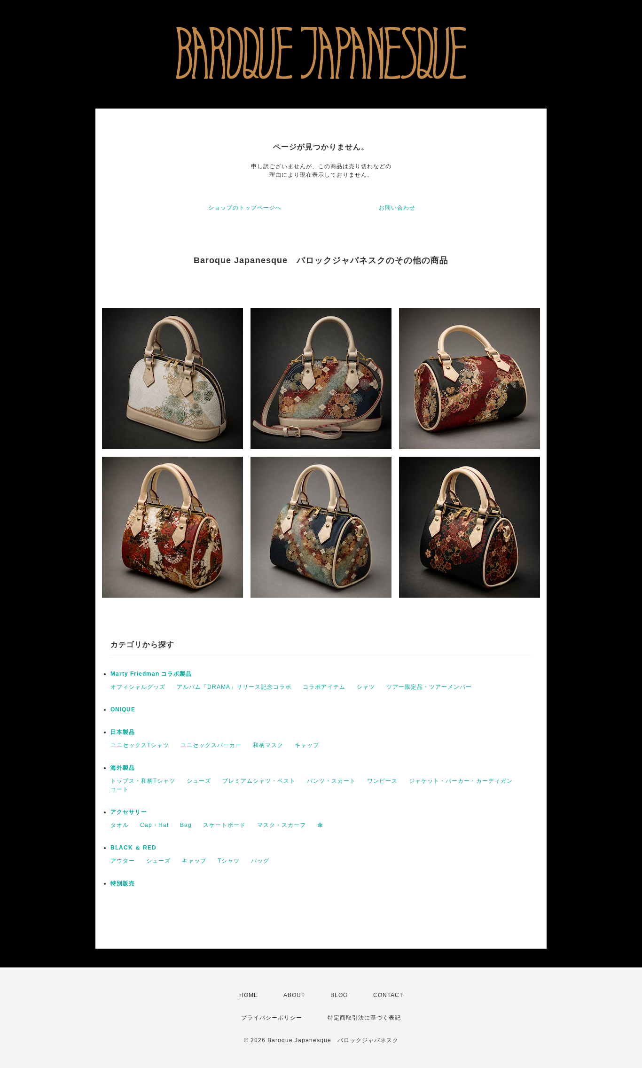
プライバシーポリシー (271, 1017)
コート (119, 789)
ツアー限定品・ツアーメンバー (429, 687)
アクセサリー (128, 812)
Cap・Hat (154, 825)
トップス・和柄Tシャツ (142, 781)
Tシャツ (229, 861)
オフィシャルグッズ (137, 687)
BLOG (339, 995)
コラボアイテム (324, 687)
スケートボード (224, 825)
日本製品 (122, 732)
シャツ (366, 687)
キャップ (307, 745)
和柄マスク (268, 745)
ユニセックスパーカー (211, 745)
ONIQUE (122, 709)
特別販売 (122, 883)
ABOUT (294, 995)
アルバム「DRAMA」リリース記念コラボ (234, 687)
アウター (122, 861)
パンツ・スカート (331, 781)
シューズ (199, 781)
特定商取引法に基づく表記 (364, 1017)
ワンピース (382, 781)
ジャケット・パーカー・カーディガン (461, 781)
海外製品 (122, 767)
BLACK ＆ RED (133, 847)
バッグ (260, 861)
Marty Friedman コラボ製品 (151, 673)
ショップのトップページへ (245, 207)
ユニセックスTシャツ (139, 745)
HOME (248, 995)
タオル (119, 825)
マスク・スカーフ (281, 825)
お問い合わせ (397, 207)
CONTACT (388, 995)
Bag (186, 825)
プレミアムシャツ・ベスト (259, 781)
